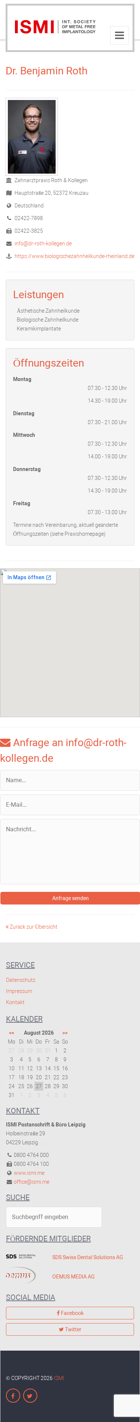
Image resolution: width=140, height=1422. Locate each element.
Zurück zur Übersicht (33, 927)
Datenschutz (20, 980)
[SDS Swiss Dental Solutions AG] (23, 1256)
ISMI (59, 1378)
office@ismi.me (31, 1182)
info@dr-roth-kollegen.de (42, 243)
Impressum (19, 991)
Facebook (72, 1313)
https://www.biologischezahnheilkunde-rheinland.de (73, 256)
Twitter (72, 1329)
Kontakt (15, 1002)
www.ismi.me (29, 1173)
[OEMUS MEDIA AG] (23, 1275)
